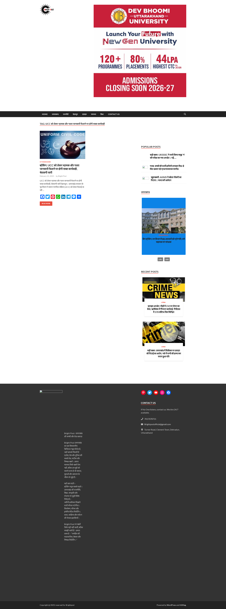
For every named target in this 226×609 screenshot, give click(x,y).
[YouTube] (156, 392)
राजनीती (65, 114)
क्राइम (84, 114)
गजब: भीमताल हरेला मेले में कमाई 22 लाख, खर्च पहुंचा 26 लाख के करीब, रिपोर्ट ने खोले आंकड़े (164, 240)
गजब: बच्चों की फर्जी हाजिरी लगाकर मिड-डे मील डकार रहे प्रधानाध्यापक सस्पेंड (167, 167)
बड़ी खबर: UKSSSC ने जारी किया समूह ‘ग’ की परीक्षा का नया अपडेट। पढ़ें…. (167, 156)
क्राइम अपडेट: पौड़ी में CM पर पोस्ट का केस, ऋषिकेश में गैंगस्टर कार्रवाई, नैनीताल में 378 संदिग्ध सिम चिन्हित (163, 309)
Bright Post (62, 176)
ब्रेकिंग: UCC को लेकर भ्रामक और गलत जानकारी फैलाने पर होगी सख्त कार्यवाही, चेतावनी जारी (59, 169)
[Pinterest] (143, 392)
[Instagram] (162, 392)
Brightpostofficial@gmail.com (157, 424)
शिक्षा (102, 114)
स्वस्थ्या (93, 114)
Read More (45, 202)
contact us (114, 114)
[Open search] (185, 114)
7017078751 (150, 419)
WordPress (171, 605)
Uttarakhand (45, 162)
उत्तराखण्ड (55, 114)
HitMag (183, 605)
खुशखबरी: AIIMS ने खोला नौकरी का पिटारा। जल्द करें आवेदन (166, 179)
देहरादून (75, 114)
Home (44, 114)
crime (163, 302)
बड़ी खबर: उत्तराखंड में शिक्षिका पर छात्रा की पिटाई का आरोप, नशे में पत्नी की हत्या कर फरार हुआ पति (163, 353)
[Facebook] (168, 392)
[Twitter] (149, 392)
